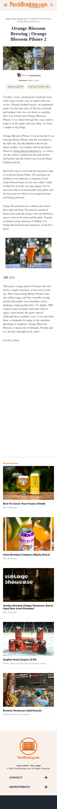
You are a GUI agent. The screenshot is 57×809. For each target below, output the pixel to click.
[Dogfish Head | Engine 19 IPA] (28, 639)
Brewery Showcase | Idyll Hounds (22, 710)
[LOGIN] (51, 5)
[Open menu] (5, 5)
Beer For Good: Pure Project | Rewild (24, 503)
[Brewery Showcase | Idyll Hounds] (28, 690)
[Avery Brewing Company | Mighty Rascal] (28, 534)
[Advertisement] (28, 404)
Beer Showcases (19, 19)
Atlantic (6, 663)
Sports (43, 663)
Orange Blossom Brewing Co (27, 150)
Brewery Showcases (11, 714)
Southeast (26, 714)
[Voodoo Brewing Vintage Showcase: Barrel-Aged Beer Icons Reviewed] (28, 585)
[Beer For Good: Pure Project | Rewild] (28, 483)
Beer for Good (17, 663)
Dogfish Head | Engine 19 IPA (20, 659)
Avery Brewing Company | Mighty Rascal (26, 554)
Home (8, 19)
